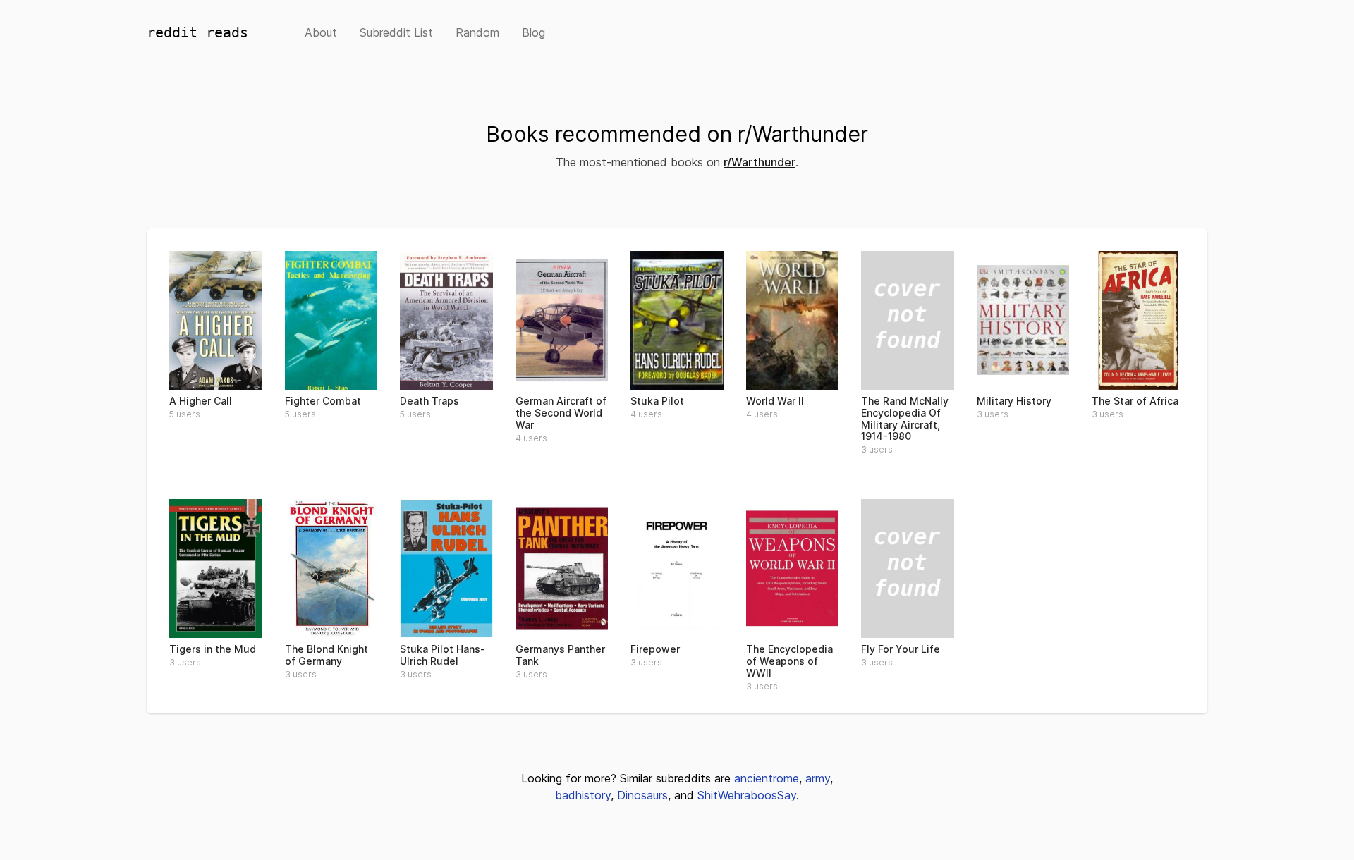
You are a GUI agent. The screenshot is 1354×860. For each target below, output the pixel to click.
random (477, 32)
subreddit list (396, 32)
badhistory (583, 795)
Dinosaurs (642, 795)
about (321, 32)
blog (533, 32)
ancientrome (766, 778)
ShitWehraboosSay (746, 795)
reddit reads (197, 32)
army (817, 778)
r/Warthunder (759, 162)
